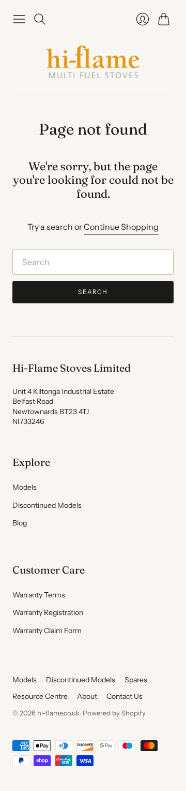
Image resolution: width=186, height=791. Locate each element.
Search (92, 292)
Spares (136, 679)
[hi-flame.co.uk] (93, 62)
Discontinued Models (47, 505)
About (87, 696)
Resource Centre (40, 696)
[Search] (40, 19)
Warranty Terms (38, 594)
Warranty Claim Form (47, 630)
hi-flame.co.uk (58, 713)
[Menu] (19, 19)
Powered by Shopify (114, 713)
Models (24, 487)
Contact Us (124, 696)
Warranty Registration (47, 612)
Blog (19, 523)
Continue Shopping (121, 227)
